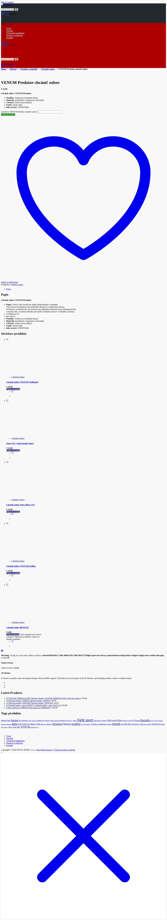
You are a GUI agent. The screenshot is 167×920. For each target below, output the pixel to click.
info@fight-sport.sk (44, 750)
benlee (3, 720)
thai (122, 724)
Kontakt (9, 38)
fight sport (85, 720)
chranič (47, 720)
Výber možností (12, 634)
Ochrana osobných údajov (64, 750)
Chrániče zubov (48, 69)
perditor (75, 723)
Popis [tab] (8, 289)
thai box (128, 724)
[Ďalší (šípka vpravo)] (162, 460)
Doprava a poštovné (14, 35)
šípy (37, 727)
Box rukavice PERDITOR (36, 720)
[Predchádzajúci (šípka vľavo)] (4, 460)
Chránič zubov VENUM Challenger (22, 382)
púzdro (109, 724)
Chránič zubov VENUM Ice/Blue (21, 566)
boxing (14, 720)
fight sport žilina (115, 720)
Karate (137, 720)
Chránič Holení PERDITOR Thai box (61, 720)
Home (3, 69)
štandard (32, 727)
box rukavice (23, 720)
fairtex (75, 720)
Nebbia (48, 724)
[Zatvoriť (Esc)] (164, 3)
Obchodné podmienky (15, 33)
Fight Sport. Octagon (100, 720)
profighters (102, 724)
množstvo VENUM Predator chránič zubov (19, 112)
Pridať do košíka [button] (13, 389)
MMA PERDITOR (24, 724)
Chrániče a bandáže (29, 69)
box (8, 720)
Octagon (57, 723)
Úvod (8, 28)
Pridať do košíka (8, 115)
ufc (18, 727)
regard (116, 723)
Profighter (94, 724)
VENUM (25, 727)
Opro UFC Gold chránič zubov (20, 443)
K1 (133, 720)
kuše (151, 720)
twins (14, 727)
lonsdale (8, 724)
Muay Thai (35, 724)
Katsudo (145, 720)
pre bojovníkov (85, 724)
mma (14, 723)
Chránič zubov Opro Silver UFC (20, 505)
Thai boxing (135, 724)
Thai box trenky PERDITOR (150, 724)
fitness (125, 720)
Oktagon (66, 724)
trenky (6, 727)
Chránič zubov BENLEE (17, 627)
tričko (10, 727)
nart (44, 724)
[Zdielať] (158, 3)
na (42, 724)
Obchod (9, 31)
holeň (130, 720)
